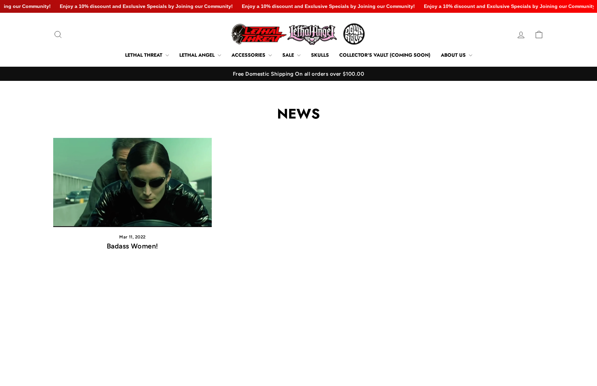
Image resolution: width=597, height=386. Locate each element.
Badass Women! (132, 246)
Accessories (249, 54)
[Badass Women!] (132, 182)
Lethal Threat (144, 54)
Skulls (320, 54)
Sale (288, 54)
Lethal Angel (197, 54)
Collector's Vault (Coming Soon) (384, 54)
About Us (454, 54)
